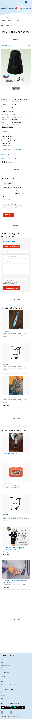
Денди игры (7, 483)
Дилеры (3, 695)
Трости (5, 364)
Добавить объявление (24, 8)
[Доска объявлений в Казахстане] (7, 8)
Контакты (3, 676)
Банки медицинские (9, 397)
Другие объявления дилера (11, 246)
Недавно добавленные (7, 665)
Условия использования (8, 684)
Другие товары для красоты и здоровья (12, 23)
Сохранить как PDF (8, 158)
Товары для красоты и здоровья (10, 20)
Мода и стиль (11, 18)
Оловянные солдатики (10, 453)
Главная (3, 18)
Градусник (6, 331)
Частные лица (5, 698)
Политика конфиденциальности (10, 693)
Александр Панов (9, 241)
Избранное (4, 682)
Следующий (26, 45)
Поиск (2, 662)
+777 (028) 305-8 (17, 150)
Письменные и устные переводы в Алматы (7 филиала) (14, 548)
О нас (2, 668)
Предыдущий (6, 45)
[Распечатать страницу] (14, 35)
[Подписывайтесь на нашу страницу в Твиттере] (7, 712)
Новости (3, 679)
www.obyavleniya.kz (15, 716)
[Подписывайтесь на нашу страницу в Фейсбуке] (2, 712)
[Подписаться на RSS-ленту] (11, 712)
